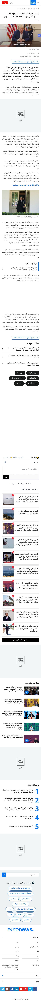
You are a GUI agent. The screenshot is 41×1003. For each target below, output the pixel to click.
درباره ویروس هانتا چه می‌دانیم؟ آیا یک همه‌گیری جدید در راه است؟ (23, 364)
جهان (29, 9)
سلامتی (26, 920)
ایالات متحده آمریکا (17, 378)
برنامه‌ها (17, 960)
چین (11, 914)
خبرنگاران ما (36, 965)
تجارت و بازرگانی (34, 947)
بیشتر (37, 981)
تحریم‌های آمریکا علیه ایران (25, 909)
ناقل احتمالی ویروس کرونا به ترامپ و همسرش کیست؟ (23, 357)
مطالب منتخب (32, 683)
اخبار (34, 9)
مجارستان (15, 920)
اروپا (38, 942)
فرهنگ (17, 956)
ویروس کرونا (33, 373)
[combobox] (20, 875)
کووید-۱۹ (20, 373)
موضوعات (36, 937)
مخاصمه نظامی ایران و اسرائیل (20, 888)
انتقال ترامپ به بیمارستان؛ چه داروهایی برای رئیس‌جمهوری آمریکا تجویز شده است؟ (24, 269)
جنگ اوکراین (26, 899)
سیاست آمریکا (32, 383)
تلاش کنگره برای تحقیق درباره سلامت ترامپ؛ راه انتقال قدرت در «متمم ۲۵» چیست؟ (23, 349)
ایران (9, 909)
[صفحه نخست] (38, 9)
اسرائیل (13, 899)
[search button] (4, 875)
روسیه (20, 914)
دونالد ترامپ (33, 378)
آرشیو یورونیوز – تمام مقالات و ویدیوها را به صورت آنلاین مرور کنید (10, 967)
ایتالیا (30, 914)
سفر (38, 956)
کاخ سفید (19, 383)
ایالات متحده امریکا (21, 9)
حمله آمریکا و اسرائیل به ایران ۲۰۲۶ (20, 893)
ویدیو (37, 960)
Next (37, 951)
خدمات (37, 975)
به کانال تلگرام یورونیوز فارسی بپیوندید (26, 185)
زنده (4, 2)
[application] (20, 35)
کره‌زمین (17, 947)
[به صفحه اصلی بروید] (33, 2)
